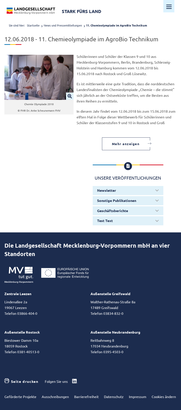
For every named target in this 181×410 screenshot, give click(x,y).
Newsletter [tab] (106, 190)
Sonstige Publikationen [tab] (116, 200)
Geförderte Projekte (20, 396)
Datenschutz (114, 396)
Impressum (137, 396)
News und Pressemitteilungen (63, 25)
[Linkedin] (74, 381)
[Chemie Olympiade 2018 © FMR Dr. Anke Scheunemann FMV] (39, 77)
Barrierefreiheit (86, 396)
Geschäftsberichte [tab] (112, 210)
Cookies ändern (164, 396)
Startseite (33, 25)
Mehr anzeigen (126, 144)
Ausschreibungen (55, 396)
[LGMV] (31, 11)
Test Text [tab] (105, 220)
